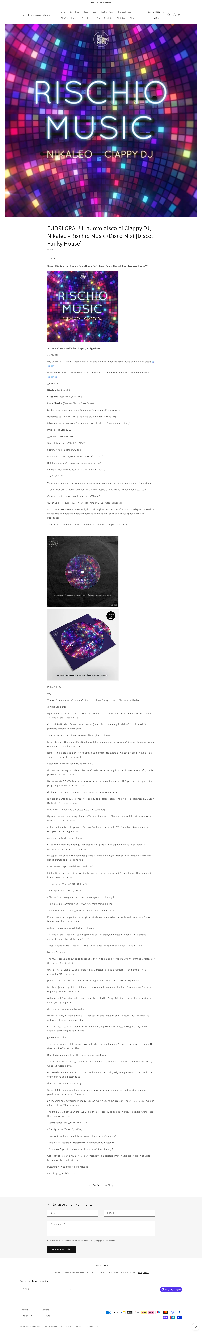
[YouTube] (113, 1272)
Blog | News (143, 1272)
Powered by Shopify (50, 1326)
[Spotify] (102, 1272)
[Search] (57, 1272)
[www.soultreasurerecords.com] (79, 1272)
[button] (169, 15)
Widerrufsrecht (67, 1326)
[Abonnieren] (69, 1289)
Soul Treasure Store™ (34, 1326)
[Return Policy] (128, 1272)
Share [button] (53, 258)
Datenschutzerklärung (84, 1326)
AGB (97, 1326)
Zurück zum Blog (103, 1185)
